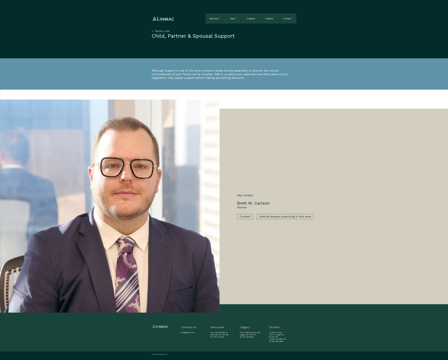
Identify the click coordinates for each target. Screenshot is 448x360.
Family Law (162, 31)
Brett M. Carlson (253, 203)
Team (233, 18)
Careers (269, 18)
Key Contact (245, 195)
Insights (251, 18)
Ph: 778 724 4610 (217, 337)
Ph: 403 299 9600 (247, 337)
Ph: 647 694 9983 (276, 341)
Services (213, 18)
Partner (242, 207)
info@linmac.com (188, 332)
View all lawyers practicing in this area (285, 216)
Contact (287, 18)
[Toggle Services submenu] (215, 16)
